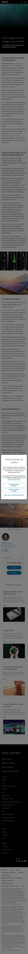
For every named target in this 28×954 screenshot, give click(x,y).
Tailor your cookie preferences (14, 495)
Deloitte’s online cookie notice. (16, 478)
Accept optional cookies (14, 485)
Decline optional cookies (14, 490)
